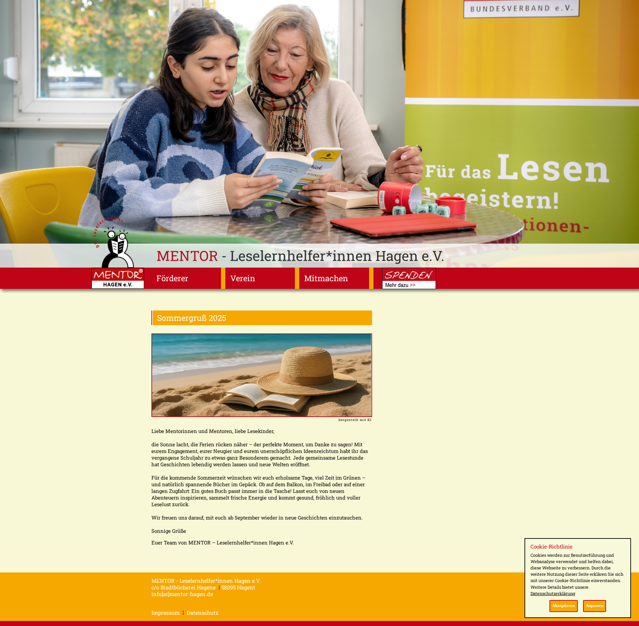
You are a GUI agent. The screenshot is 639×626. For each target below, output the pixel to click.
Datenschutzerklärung (553, 593)
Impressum (165, 612)
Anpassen (594, 605)
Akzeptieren (563, 605)
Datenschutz (202, 612)
